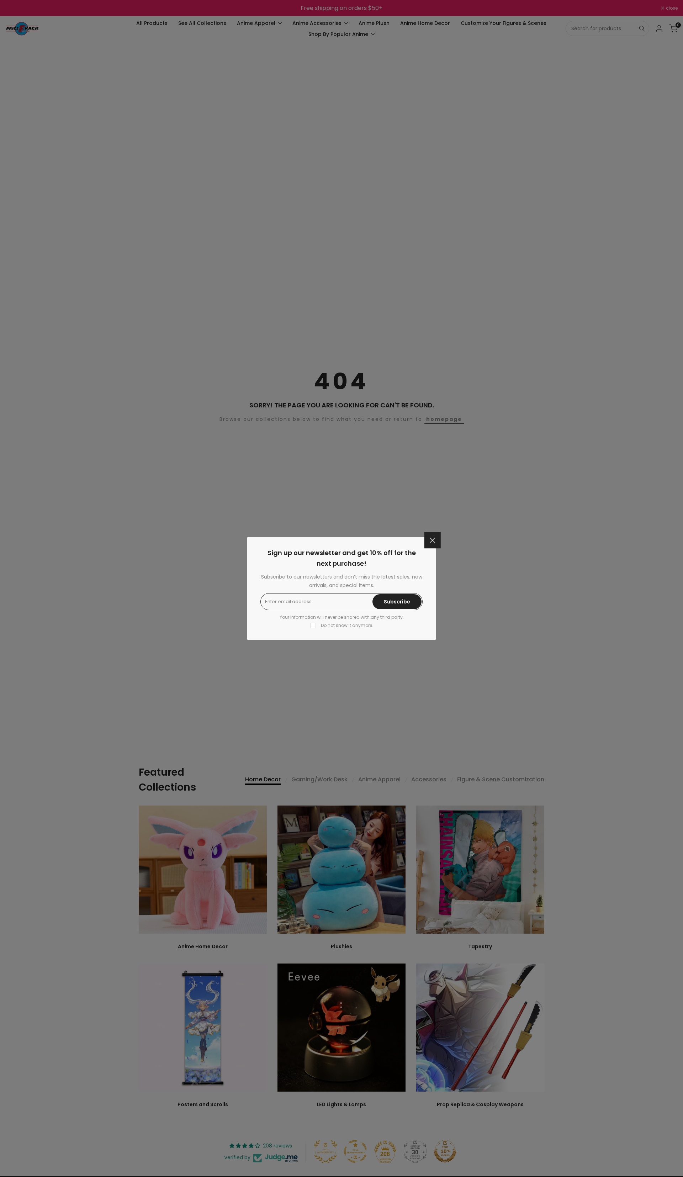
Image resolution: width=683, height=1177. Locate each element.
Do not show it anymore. (347, 625)
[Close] (432, 540)
